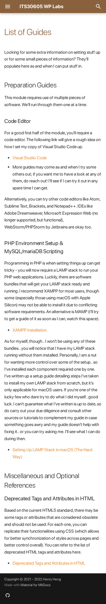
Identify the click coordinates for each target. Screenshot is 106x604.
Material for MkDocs (36, 585)
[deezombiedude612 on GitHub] (7, 595)
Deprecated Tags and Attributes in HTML (49, 563)
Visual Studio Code (30, 157)
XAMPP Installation (29, 330)
